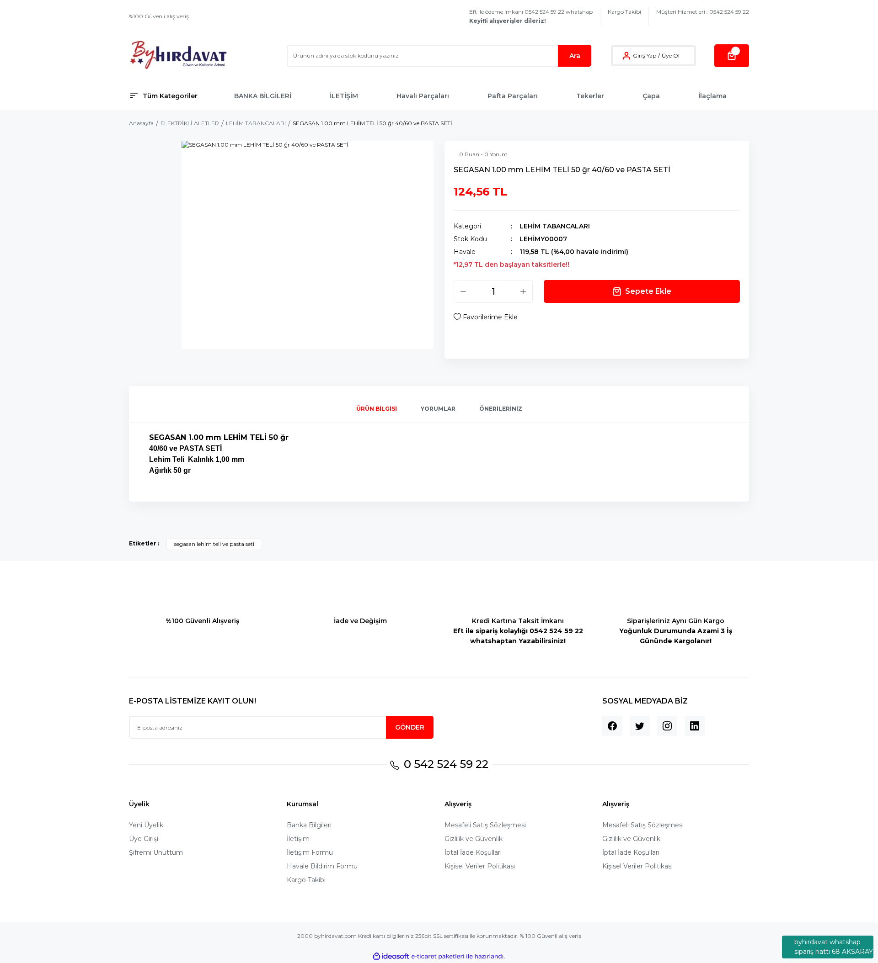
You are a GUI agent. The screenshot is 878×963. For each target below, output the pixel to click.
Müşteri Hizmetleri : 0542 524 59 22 (702, 11)
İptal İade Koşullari (473, 852)
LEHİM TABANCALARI (554, 226)
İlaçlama (712, 96)
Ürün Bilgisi (376, 408)
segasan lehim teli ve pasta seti (214, 543)
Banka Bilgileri (309, 825)
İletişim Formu (310, 852)
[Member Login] (626, 55)
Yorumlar (438, 408)
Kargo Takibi (624, 11)
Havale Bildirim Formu (322, 866)
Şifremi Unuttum (156, 852)
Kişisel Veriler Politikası (479, 866)
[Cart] (731, 55)
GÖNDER (409, 727)
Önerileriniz (500, 408)
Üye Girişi (143, 839)
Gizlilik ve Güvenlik (473, 839)
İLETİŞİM (344, 96)
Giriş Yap (644, 55)
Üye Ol (671, 55)
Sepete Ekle (648, 291)
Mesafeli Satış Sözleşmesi (485, 825)
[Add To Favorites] (486, 317)
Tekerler (590, 96)
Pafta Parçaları (512, 96)
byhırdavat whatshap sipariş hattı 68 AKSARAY (833, 947)
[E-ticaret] (438, 956)
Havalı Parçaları (422, 96)
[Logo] (178, 55)
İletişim (298, 839)
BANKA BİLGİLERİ (262, 96)
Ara (574, 56)
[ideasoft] (391, 956)
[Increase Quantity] (523, 291)
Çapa (651, 96)
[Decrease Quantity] (463, 291)
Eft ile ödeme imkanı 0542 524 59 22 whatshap (531, 16)
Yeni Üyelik (146, 825)
